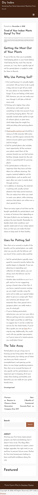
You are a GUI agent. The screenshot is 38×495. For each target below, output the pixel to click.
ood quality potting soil (16, 131)
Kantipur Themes (27, 485)
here (25, 328)
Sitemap (3, 493)
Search (7, 421)
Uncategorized (9, 387)
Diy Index (8, 2)
